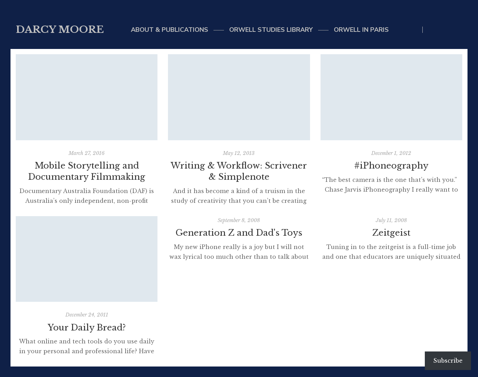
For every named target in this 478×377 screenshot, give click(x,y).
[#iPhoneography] (391, 97)
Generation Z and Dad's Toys (239, 233)
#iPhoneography (391, 166)
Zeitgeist (391, 233)
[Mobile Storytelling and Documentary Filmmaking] (86, 97)
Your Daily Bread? (87, 327)
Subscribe (448, 360)
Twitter (432, 29)
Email (446, 29)
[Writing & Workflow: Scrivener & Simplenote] (239, 97)
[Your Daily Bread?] (86, 259)
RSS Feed (460, 29)
